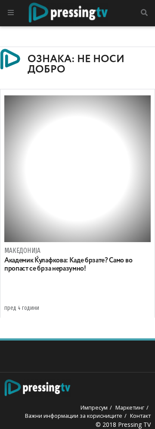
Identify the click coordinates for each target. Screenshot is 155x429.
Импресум (94, 407)
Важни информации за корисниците (73, 416)
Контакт (140, 416)
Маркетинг (129, 407)
